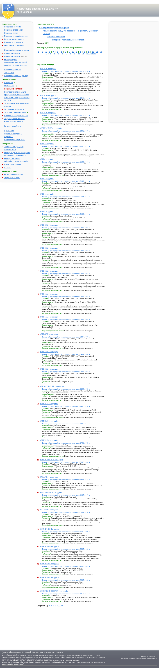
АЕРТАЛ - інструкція (48, 69)
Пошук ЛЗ (8, 83)
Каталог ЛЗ (9, 86)
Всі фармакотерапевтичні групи (54, 28)
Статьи (7, 167)
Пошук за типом (11, 33)
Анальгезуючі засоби (56, 37)
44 (62, 606)
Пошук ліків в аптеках (13, 89)
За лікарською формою (14, 109)
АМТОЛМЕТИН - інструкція (51, 492)
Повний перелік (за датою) (16, 76)
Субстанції (9, 131)
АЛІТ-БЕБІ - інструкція (49, 225)
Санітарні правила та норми (16, 50)
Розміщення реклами (13, 174)
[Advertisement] (60, 626)
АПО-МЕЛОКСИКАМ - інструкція (54, 591)
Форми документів (12, 53)
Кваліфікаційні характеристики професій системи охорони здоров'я (15, 62)
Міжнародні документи (14, 45)
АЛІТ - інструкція (47, 144)
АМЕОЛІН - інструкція (49, 477)
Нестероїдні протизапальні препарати (68, 40)
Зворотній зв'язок (12, 177)
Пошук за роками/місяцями (16, 36)
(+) (14, 83)
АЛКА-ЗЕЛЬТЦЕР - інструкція (52, 386)
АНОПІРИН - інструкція (49, 529)
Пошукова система (12, 27)
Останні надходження (14, 39)
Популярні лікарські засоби (16, 115)
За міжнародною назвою (15, 112)
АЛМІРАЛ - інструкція (49, 404)
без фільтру (91, 53)
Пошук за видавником (13, 30)
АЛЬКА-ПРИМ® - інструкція (51, 459)
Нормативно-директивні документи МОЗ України (139, 658)
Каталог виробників (12, 126)
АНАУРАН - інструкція (49, 510)
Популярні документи (13, 42)
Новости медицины (12, 164)
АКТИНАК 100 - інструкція (51, 128)
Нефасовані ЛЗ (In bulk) (14, 140)
